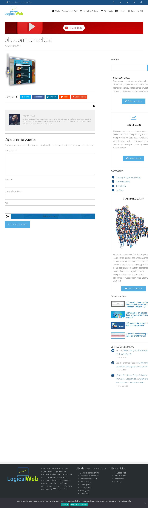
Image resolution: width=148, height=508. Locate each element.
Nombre (9, 179)
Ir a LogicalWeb (120, 473)
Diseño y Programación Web (128, 177)
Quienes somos (120, 476)
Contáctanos (134, 158)
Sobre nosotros (134, 101)
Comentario (10, 150)
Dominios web (85, 488)
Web (7, 203)
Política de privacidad (79, 504)
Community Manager (88, 479)
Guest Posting (85, 482)
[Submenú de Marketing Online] (97, 11)
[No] (145, 503)
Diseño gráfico (85, 485)
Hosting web (85, 490)
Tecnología (121, 186)
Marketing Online (123, 181)
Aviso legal (118, 482)
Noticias (119, 190)
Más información (134, 288)
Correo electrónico (13, 191)
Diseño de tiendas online (89, 473)
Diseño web (84, 493)
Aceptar (65, 504)
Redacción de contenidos (89, 476)
